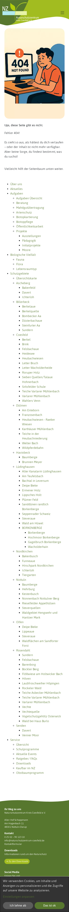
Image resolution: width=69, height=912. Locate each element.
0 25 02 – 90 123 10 (14, 837)
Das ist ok (49, 905)
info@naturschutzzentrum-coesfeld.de (24, 840)
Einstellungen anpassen (18, 896)
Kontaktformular (13, 844)
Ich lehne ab (18, 905)
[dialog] (34, 894)
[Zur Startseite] (20, 12)
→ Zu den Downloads (17, 861)
